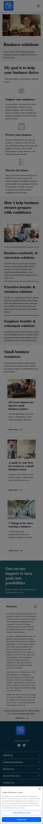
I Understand (21, 819)
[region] (21, 805)
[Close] (39, 788)
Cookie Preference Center (21, 813)
